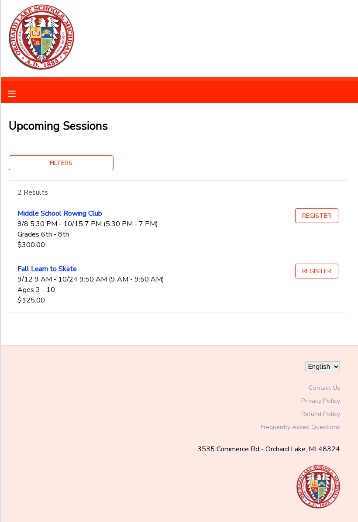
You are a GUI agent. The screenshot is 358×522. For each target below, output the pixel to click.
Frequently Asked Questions (300, 426)
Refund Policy (320, 413)
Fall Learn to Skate (47, 269)
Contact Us (324, 387)
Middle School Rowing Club (59, 213)
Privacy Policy (320, 400)
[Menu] (18, 93)
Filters (61, 162)
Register (316, 215)
